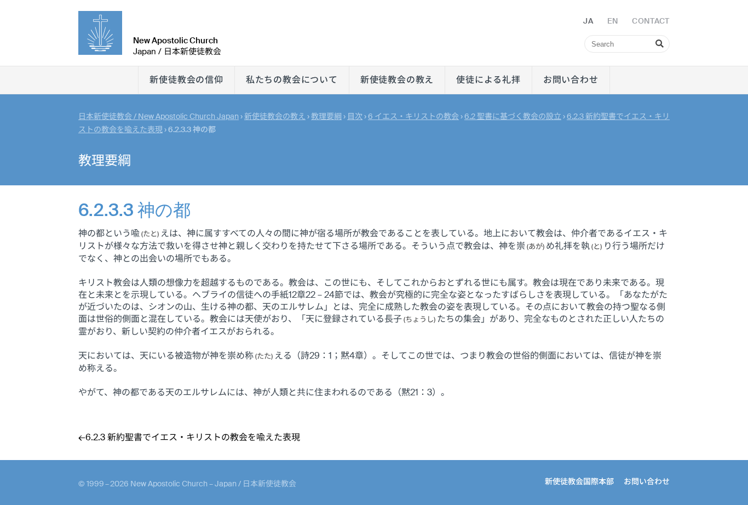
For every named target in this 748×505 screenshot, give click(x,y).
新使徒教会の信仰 (186, 80)
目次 (355, 116)
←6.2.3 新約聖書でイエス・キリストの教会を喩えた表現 (189, 437)
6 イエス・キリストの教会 (413, 116)
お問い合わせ (571, 80)
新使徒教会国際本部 (579, 481)
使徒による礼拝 (488, 80)
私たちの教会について (292, 80)
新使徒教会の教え (397, 80)
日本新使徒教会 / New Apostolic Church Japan (158, 116)
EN (612, 21)
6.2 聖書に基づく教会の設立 (512, 116)
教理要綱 (326, 116)
